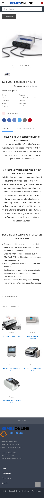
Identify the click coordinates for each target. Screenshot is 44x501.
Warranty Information (25, 128)
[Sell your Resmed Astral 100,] (32, 354)
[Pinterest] (30, 120)
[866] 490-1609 (16, 433)
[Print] (14, 120)
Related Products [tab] (10, 306)
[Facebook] (4, 120)
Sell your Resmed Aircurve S (32, 337)
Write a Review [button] (31, 86)
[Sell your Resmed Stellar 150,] (11, 386)
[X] (20, 120)
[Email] (9, 120)
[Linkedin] (25, 120)
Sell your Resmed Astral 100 (32, 370)
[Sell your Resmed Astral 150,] (11, 354)
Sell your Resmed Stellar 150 (11, 402)
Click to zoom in (23, 66)
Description (7, 128)
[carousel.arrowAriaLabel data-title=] (38, 484)
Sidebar (9, 16)
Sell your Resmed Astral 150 (11, 370)
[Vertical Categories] (5, 3)
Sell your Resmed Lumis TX (11, 337)
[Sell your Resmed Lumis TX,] (11, 322)
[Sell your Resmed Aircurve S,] (32, 322)
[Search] (39, 9)
